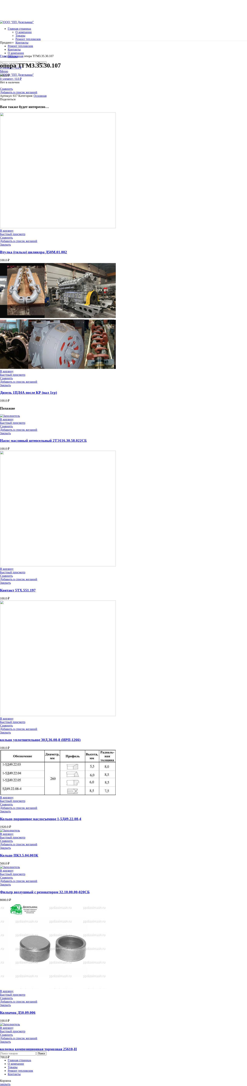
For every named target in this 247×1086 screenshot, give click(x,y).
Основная (16, 56)
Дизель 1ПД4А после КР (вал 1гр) (28, 392)
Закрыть (5, 244)
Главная (5, 56)
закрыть (5, 1084)
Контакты (21, 42)
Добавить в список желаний (18, 92)
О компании (23, 32)
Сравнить (6, 88)
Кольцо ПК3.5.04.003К (19, 855)
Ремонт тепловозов (28, 39)
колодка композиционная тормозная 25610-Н (38, 1049)
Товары (20, 35)
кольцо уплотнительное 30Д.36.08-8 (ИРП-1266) (40, 740)
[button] (7, 230)
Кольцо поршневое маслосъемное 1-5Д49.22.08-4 (40, 819)
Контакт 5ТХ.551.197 (18, 590)
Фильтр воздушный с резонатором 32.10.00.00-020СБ (45, 892)
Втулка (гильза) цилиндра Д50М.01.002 (33, 252)
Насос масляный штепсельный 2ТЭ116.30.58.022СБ (43, 441)
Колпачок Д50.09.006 (18, 1013)
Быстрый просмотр (12, 234)
